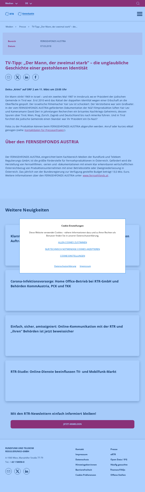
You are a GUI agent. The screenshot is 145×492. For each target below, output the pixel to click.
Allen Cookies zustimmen (72, 242)
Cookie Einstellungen (72, 255)
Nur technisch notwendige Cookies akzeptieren (72, 249)
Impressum (85, 266)
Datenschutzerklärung (65, 266)
